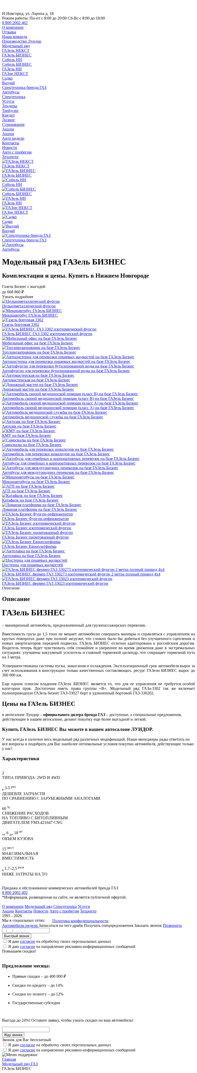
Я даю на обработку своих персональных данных (59, 941)
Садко (7, 78)
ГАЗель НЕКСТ (15, 50)
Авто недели (13, 138)
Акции (8, 129)
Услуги (8, 101)
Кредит (8, 115)
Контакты (10, 143)
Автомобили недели (20, 925)
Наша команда (14, 36)
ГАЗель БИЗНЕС (17, 55)
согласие (27, 941)
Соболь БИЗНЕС (17, 64)
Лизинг (8, 120)
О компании (13, 27)
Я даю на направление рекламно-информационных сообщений (71, 946)
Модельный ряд (16, 46)
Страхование (13, 124)
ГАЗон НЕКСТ (15, 73)
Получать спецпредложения (109, 925)
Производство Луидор (21, 41)
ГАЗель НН (12, 69)
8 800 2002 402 (15, 23)
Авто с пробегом (17, 152)
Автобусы (10, 92)
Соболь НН (12, 60)
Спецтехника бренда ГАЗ (24, 87)
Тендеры (9, 106)
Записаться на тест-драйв (61, 925)
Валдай (8, 83)
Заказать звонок (148, 925)
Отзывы (9, 32)
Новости (9, 147)
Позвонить (172, 925)
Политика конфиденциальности (80, 921)
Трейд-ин (10, 110)
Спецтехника (13, 97)
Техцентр (10, 157)
